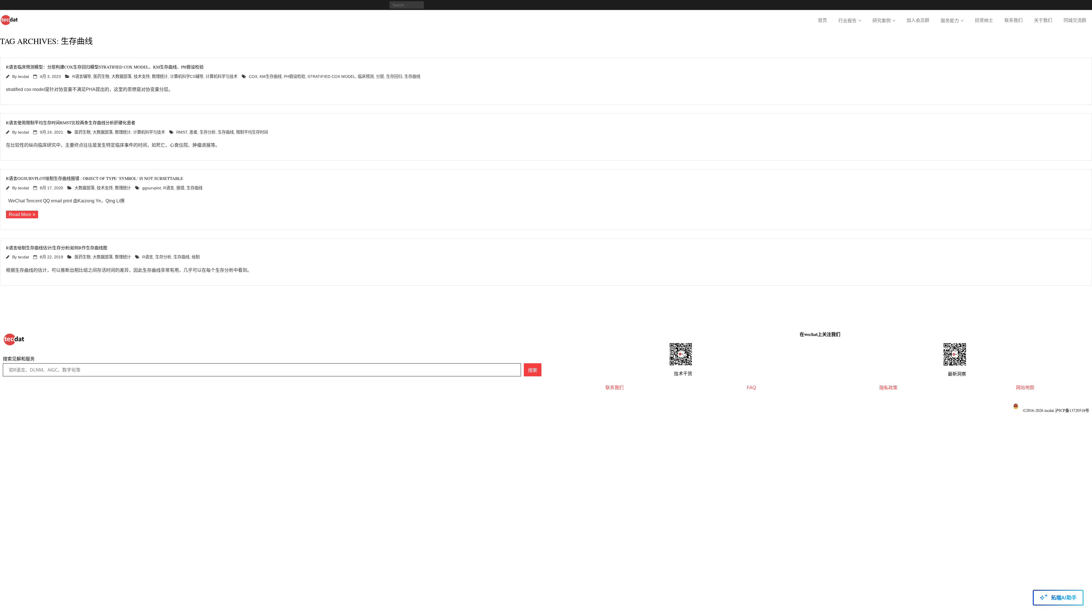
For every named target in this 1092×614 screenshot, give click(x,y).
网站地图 (1025, 387)
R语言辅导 (81, 76)
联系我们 (1013, 20)
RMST (181, 132)
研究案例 (881, 20)
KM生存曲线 (271, 76)
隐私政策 (888, 387)
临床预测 (366, 76)
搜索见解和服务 (19, 358)
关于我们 (1043, 20)
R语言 (168, 188)
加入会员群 (918, 20)
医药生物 (101, 76)
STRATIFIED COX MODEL (331, 76)
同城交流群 (1075, 20)
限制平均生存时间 (252, 132)
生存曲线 (412, 76)
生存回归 (394, 76)
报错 (180, 188)
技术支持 (142, 76)
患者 (193, 132)
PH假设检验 (294, 76)
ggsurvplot (151, 188)
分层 (380, 76)
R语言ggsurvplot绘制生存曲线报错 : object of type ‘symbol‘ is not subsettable (94, 178)
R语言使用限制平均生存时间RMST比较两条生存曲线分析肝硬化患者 (70, 122)
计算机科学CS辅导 (186, 76)
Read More (20, 214)
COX (253, 76)
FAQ (751, 387)
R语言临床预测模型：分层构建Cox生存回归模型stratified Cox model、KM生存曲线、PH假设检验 (105, 67)
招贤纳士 (984, 20)
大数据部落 (121, 76)
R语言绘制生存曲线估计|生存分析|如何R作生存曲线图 (56, 247)
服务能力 (950, 20)
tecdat (23, 76)
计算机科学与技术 (221, 76)
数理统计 (160, 76)
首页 (822, 20)
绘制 (196, 257)
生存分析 (208, 132)
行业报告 (847, 20)
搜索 (532, 370)
